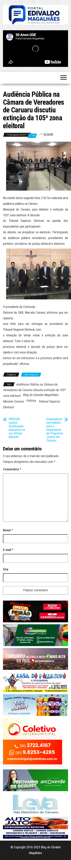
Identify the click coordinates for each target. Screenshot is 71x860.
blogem (48, 134)
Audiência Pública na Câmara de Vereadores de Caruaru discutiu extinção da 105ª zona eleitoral (34, 390)
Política (31, 400)
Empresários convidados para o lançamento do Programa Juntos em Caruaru (54, 429)
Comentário (12, 469)
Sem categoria (31, 374)
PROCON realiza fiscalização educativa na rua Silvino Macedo (16, 428)
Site (5, 569)
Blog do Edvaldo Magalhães (40, 395)
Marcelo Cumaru (13, 401)
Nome (8, 530)
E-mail (8, 550)
